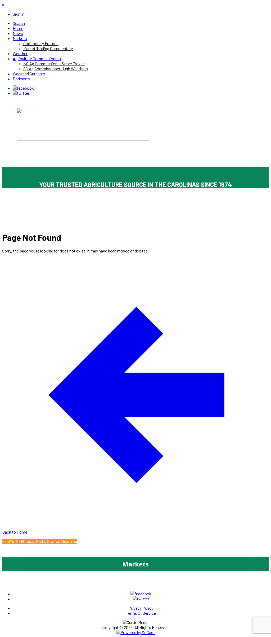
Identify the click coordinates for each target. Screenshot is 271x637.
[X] (21, 92)
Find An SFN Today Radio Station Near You (39, 541)
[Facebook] (23, 87)
